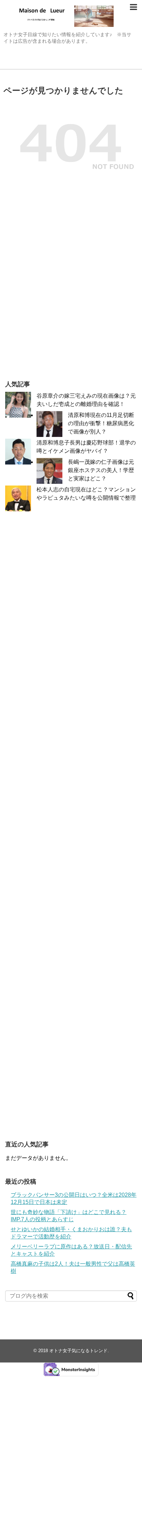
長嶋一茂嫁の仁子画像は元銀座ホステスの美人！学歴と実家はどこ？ (101, 470)
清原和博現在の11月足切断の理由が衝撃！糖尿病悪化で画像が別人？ (101, 423)
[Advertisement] (71, 294)
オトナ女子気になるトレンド (78, 1350)
